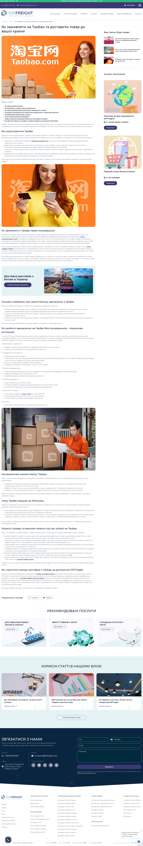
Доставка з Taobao (97, 810)
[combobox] (112, 739)
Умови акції (110, 128)
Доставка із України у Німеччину (68, 823)
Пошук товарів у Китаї (37, 832)
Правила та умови (27, 843)
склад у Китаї (26, 394)
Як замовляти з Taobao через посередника (20, 108)
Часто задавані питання (9, 824)
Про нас (4, 804)
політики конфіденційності (86, 773)
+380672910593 (12, 756)
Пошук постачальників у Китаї (39, 819)
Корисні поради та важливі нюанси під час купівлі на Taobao (26, 119)
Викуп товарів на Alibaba (38, 825)
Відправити (109, 767)
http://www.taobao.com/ (40, 141)
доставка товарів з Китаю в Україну (32, 578)
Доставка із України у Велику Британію (70, 826)
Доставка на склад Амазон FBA (101, 806)
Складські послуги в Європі (132, 800)
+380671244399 (9, 5)
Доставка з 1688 (96, 816)
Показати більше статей (71, 717)
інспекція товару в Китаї (25, 559)
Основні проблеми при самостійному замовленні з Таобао (25, 110)
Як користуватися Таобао (14, 106)
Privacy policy (16, 843)
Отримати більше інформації (17, 285)
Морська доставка (36, 800)
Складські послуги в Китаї (131, 806)
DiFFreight (5, 21)
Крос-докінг (127, 813)
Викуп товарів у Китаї (64, 622)
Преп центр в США (129, 810)
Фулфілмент (127, 816)
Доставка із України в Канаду (67, 813)
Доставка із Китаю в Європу (67, 803)
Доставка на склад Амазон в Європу (103, 800)
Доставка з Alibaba (97, 813)
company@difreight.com (28, 5)
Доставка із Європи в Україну (67, 829)
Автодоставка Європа (37, 806)
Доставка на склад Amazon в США (102, 803)
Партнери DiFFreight (8, 820)
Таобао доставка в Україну (45, 574)
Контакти (138, 14)
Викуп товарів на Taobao (38, 829)
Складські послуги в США (131, 803)
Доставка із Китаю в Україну (67, 800)
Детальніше (11, 629)
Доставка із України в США (66, 810)
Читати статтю (9, 706)
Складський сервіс (106, 14)
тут (71, 555)
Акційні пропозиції (7, 817)
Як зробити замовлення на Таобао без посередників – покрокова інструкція (32, 112)
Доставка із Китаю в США (66, 806)
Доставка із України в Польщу (67, 819)
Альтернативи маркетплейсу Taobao (18, 114)
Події (3, 811)
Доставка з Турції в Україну (66, 835)
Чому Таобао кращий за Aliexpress (17, 116)
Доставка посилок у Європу (67, 832)
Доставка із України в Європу (67, 816)
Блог (11, 21)
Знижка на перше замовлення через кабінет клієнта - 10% (45, 1)
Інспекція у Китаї (35, 822)
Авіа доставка (34, 803)
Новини (4, 807)
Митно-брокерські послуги (100, 825)
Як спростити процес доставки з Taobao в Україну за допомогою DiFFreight (31, 121)
